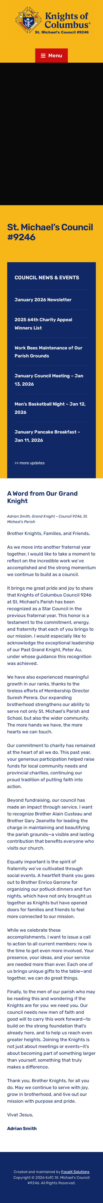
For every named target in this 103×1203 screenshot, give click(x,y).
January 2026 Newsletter (43, 299)
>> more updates (30, 463)
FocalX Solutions (75, 1172)
